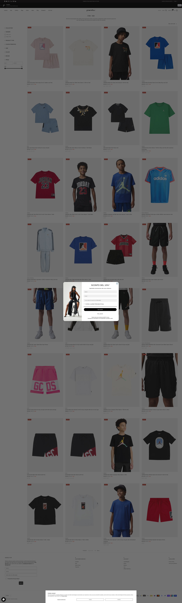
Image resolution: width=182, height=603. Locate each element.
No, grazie (100, 313)
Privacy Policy (64, 596)
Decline (119, 599)
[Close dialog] (117, 283)
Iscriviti (100, 309)
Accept (90, 599)
